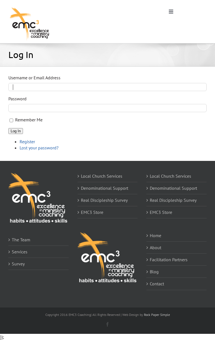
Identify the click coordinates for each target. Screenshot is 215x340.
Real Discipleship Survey (104, 200)
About (155, 247)
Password (17, 98)
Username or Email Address (34, 77)
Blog (154, 271)
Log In (16, 131)
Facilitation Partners (169, 259)
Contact (157, 283)
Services (19, 252)
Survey (18, 264)
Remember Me (29, 119)
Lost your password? (39, 148)
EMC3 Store (92, 212)
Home (155, 235)
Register (27, 141)
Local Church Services (101, 176)
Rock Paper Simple (157, 315)
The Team (21, 239)
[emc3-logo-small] (29, 8)
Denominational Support (104, 188)
